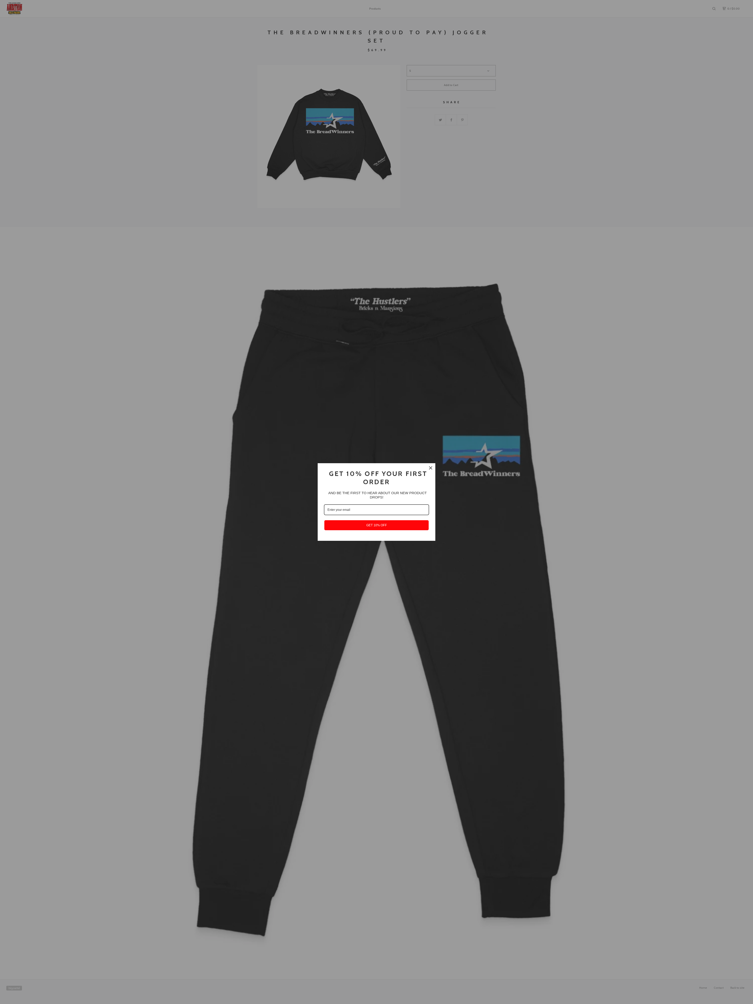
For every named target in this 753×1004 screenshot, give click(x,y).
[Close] (430, 468)
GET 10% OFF (376, 525)
